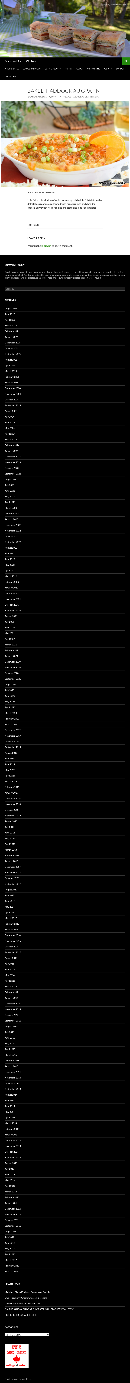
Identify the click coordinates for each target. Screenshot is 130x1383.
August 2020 (11, 684)
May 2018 (10, 838)
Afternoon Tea (12, 69)
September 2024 (13, 405)
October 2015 (12, 1015)
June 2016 (10, 969)
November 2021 (13, 599)
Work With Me (93, 69)
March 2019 (11, 781)
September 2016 (13, 952)
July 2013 (9, 1168)
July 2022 (9, 553)
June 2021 (10, 627)
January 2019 (11, 792)
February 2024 (12, 445)
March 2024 (11, 439)
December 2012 (13, 1208)
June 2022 (10, 559)
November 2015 (13, 1009)
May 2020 (10, 701)
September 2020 (13, 678)
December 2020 (13, 661)
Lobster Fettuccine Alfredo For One (22, 1303)
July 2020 (9, 690)
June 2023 (10, 490)
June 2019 (10, 764)
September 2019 (13, 747)
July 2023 (9, 485)
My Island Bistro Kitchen (20, 61)
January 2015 (11, 1066)
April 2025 (10, 365)
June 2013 (10, 1174)
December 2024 (13, 388)
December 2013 (13, 1140)
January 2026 (11, 337)
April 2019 (10, 775)
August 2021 (11, 616)
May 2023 (10, 496)
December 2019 (13, 730)
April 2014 (10, 1117)
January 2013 (11, 1203)
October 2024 (12, 399)
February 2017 (12, 923)
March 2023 (11, 507)
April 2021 (10, 639)
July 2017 (9, 895)
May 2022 (10, 564)
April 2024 (10, 433)
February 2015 (12, 1060)
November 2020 (13, 667)
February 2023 (12, 513)
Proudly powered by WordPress (18, 1379)
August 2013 (11, 1163)
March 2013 (11, 1191)
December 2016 (13, 935)
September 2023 (13, 473)
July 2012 (9, 1237)
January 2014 (11, 1134)
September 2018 (13, 815)
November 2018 (13, 804)
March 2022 (11, 576)
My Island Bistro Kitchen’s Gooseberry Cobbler (28, 1292)
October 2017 (12, 878)
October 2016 (12, 946)
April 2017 (10, 912)
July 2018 (9, 827)
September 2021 (13, 610)
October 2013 (12, 1151)
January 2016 (11, 997)
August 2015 (11, 1026)
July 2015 (9, 1032)
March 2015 (11, 1054)
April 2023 (10, 502)
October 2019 (12, 741)
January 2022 (11, 587)
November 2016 (13, 941)
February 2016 (12, 992)
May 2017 (10, 906)
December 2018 (13, 798)
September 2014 (13, 1089)
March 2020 (11, 713)
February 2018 (12, 855)
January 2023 (11, 519)
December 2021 (13, 593)
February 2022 (12, 582)
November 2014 (13, 1077)
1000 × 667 (56, 97)
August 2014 (11, 1094)
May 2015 (10, 1043)
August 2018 (11, 821)
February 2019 (12, 787)
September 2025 (13, 354)
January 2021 (11, 656)
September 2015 (13, 1020)
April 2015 (10, 1049)
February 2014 (12, 1129)
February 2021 (12, 650)
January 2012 (11, 1271)
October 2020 (12, 673)
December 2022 (13, 525)
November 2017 (13, 872)
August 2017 (11, 889)
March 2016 (11, 986)
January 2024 (11, 450)
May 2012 (10, 1248)
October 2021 (12, 604)
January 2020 (11, 724)
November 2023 (13, 462)
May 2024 (10, 428)
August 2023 (11, 479)
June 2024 (10, 422)
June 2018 (10, 832)
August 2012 (11, 1231)
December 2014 (13, 1072)
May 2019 (10, 770)
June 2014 (10, 1106)
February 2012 (12, 1265)
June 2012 (10, 1243)
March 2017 (11, 918)
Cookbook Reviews (32, 69)
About (107, 69)
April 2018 (10, 844)
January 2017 (11, 929)
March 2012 (11, 1260)
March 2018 (11, 849)
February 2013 (12, 1197)
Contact (120, 69)
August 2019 (11, 752)
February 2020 (12, 718)
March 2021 (11, 644)
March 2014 (11, 1123)
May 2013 (10, 1180)
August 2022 (11, 547)
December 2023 (13, 456)
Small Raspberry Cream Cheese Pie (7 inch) (26, 1297)
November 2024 (13, 394)
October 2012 (12, 1220)
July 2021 (9, 621)
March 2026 (11, 325)
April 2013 (10, 1186)
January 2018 (11, 861)
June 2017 (10, 901)
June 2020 (10, 696)
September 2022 (13, 542)
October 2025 (12, 348)
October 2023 (12, 468)
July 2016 (9, 963)
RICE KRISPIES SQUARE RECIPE (21, 1315)
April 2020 (10, 707)
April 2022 (10, 570)
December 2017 (13, 866)
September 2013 (13, 1157)
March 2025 (11, 371)
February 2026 (12, 331)
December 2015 (13, 1003)
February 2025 (12, 376)
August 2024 (11, 411)
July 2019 (9, 758)
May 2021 (10, 633)
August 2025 (11, 359)
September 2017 (13, 884)
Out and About (51, 69)
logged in (46, 245)
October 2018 (12, 809)
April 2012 (10, 1254)
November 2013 (13, 1146)
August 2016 (11, 958)
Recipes (79, 69)
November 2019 (13, 735)
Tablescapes (10, 76)
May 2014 (10, 1111)
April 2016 (10, 980)
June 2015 (10, 1037)
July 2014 (9, 1100)
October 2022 (12, 536)
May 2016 (10, 975)
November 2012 (13, 1214)
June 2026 (10, 314)
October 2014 (12, 1083)
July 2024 (9, 416)
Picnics (68, 69)
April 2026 (10, 319)
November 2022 (13, 530)
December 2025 (13, 342)
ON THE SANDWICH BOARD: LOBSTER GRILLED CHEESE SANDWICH (40, 1309)
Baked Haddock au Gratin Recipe (82, 97)
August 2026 (11, 308)
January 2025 (11, 382)
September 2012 (13, 1225)
